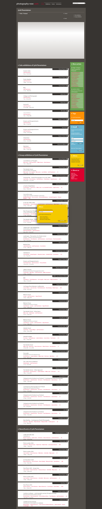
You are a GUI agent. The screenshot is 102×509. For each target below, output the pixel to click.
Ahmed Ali (25, 444)
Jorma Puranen (74, 93)
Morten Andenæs (27, 437)
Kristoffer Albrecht (27, 197)
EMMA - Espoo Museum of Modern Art (60, 276)
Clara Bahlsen (56, 461)
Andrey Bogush (33, 254)
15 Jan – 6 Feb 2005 (27, 364)
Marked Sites (26, 244)
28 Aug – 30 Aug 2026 (27, 439)
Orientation (26, 138)
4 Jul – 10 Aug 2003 (27, 406)
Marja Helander (37, 421)
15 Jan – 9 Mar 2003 (27, 423)
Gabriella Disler (49, 254)
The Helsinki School (28, 169)
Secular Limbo (27, 71)
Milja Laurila (25, 172)
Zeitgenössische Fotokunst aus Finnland (33, 395)
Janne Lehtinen (34, 204)
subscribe (62, 220)
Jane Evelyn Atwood (52, 444)
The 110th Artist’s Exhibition (30, 361)
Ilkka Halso (32, 272)
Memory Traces (27, 294)
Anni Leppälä (32, 172)
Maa (24, 87)
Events (53, 4)
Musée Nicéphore (62, 192)
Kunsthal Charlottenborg (60, 433)
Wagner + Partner (62, 119)
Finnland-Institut (62, 301)
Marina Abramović (27, 461)
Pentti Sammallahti (57, 239)
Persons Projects (62, 69)
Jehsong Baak (26, 254)
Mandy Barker (26, 504)
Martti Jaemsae (74, 84)
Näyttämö (26, 146)
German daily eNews (44, 216)
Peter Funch (32, 187)
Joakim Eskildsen (39, 338)
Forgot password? (73, 144)
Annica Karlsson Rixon (43, 496)
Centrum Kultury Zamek (61, 384)
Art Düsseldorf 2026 (28, 460)
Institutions (58, 4)
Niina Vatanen (47, 162)
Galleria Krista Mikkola (61, 144)
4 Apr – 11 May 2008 (27, 339)
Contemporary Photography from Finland (34, 386)
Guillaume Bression (34, 504)
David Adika (56, 486)
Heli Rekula (74, 104)
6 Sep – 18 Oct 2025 (27, 74)
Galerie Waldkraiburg (61, 401)
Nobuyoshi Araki (49, 461)
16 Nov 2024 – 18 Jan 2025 (28, 173)
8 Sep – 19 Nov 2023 (27, 189)
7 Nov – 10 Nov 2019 (27, 488)
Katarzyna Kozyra (42, 469)
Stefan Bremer (26, 371)
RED (24, 278)
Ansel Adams (50, 486)
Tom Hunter (25, 329)
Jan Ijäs (24, 296)
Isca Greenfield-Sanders (47, 187)
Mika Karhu (41, 453)
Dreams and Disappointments (31, 129)
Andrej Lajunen (52, 421)
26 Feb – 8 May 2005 (27, 357)
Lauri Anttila (25, 179)
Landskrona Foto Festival (29, 501)
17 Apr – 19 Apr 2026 (27, 463)
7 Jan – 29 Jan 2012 (27, 99)
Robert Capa (55, 287)
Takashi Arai (38, 444)
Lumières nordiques (62, 491)
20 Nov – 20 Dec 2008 (27, 331)
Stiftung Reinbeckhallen (61, 184)
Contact (65, 13)
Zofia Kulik (46, 453)
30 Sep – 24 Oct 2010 (27, 289)
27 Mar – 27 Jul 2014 (27, 273)
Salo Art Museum (62, 376)
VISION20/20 (26, 253)
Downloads (66, 20)
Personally (26, 353)
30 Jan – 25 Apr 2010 (27, 314)
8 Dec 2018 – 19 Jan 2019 (28, 232)
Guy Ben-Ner (26, 272)
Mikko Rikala (56, 204)
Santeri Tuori (74, 96)
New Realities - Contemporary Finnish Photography (36, 420)
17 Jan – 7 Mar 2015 (27, 90)
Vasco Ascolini (35, 197)
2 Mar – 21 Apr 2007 (27, 124)
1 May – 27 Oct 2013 (27, 281)
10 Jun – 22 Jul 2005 (27, 140)
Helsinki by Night (27, 336)
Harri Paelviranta (75, 80)
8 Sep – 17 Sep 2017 (27, 507)
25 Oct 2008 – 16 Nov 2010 (28, 107)
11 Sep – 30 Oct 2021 (27, 215)
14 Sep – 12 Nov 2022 (27, 205)
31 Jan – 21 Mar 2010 (27, 324)
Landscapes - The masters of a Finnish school (34, 236)
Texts (65, 15)
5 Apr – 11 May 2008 (27, 115)
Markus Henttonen (75, 77)
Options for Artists (75, 133)
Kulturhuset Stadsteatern (61, 351)
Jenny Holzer (46, 338)
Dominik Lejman (41, 204)
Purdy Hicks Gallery (62, 326)
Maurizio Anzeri (32, 444)
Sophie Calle (34, 437)
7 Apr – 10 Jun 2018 (27, 240)
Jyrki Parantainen (26, 72)
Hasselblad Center (62, 418)
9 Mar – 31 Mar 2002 (27, 149)
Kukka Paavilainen (54, 279)
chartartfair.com (26, 436)
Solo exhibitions (78, 15)
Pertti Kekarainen (75, 101)
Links (76, 18)
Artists (42, 4)
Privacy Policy (74, 178)
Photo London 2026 (28, 443)
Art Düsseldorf (63, 458)
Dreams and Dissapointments (30, 121)
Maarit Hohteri (46, 346)
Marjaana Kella (44, 421)
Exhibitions (48, 4)
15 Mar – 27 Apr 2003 (27, 414)
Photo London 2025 (28, 476)
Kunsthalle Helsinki (62, 359)
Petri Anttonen (32, 179)
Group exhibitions (78, 16)
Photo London (63, 441)
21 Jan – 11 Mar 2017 (27, 247)
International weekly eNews (45, 219)
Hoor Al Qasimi (35, 461)
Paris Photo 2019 (27, 485)
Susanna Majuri (32, 329)
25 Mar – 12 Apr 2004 (27, 381)
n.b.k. (64, 410)
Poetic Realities (27, 79)
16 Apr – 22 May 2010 (27, 297)
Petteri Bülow (46, 179)
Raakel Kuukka (26, 363)
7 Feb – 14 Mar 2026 (27, 163)
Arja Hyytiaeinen (75, 81)
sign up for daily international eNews (46, 209)
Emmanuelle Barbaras (43, 197)
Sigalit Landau (56, 187)
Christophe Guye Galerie (61, 251)
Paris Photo (63, 483)
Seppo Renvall (38, 296)
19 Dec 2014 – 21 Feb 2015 (28, 264)
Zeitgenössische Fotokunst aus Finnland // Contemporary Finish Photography (43, 378)
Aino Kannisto (53, 346)
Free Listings (74, 174)
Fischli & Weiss (26, 187)
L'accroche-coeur (27, 194)
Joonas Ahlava (26, 287)
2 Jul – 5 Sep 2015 (26, 255)
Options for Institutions (76, 134)
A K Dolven (40, 437)
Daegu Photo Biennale (61, 284)
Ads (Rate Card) (74, 175)
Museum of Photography (61, 175)
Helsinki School (27, 328)
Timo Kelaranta (34, 239)
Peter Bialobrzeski (27, 262)
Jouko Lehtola (74, 78)
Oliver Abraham (34, 486)
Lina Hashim (55, 254)
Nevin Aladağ (42, 461)
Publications (66, 16)
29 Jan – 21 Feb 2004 (27, 391)
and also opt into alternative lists (45, 214)
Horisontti (26, 104)
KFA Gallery (63, 111)
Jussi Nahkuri (44, 172)
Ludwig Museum (62, 318)
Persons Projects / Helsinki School (62, 201)
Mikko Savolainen (46, 272)
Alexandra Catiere (41, 254)
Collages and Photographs (30, 96)
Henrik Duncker (54, 179)
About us (73, 173)
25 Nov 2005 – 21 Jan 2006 (28, 347)
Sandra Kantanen (75, 86)
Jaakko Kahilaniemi (27, 246)
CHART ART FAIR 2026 (28, 434)
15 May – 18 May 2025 (27, 479)
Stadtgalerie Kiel (62, 393)
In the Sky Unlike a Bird (29, 202)
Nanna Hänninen (75, 75)
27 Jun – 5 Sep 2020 (27, 222)
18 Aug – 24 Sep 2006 (27, 132)
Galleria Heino (63, 94)
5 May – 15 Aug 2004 (27, 373)
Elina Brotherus (74, 100)
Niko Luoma (74, 83)
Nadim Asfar (44, 444)
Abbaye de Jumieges (61, 234)
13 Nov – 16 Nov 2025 (27, 471)
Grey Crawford (26, 453)
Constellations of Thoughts (30, 161)
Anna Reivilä (42, 246)
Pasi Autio (25, 338)
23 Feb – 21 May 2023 (27, 199)
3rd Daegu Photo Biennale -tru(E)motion (33, 286)
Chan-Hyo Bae (33, 287)
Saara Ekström (26, 305)
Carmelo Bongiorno (53, 197)
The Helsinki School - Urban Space (31, 311)
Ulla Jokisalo (74, 103)
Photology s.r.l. (63, 343)
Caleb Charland (57, 504)
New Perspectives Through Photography (33, 211)
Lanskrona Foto (62, 499)
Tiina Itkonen (33, 213)
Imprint (72, 177)
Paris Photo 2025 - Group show (31, 468)
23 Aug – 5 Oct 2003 (27, 398)
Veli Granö (46, 356)
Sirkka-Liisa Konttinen (76, 72)
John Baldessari (32, 338)
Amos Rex (64, 127)
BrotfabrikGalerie (62, 292)
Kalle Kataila (31, 313)
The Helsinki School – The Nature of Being (34, 219)
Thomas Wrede (43, 262)
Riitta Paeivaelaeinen (76, 74)
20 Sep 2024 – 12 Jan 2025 (28, 180)
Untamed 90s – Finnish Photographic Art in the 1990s (36, 177)
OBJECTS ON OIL (27, 269)
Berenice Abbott (26, 486)
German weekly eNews (44, 218)
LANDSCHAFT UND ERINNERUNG (31, 227)
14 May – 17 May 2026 (27, 446)
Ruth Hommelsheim (27, 230)
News (76, 13)
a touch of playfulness (29, 186)
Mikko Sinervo (40, 162)
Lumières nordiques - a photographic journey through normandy (39, 493)
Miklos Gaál (39, 187)
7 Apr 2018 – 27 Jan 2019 (28, 497)
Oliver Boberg (48, 287)
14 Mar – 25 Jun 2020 (27, 82)
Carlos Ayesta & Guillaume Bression (46, 504)
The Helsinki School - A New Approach (33, 370)
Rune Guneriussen (34, 496)
